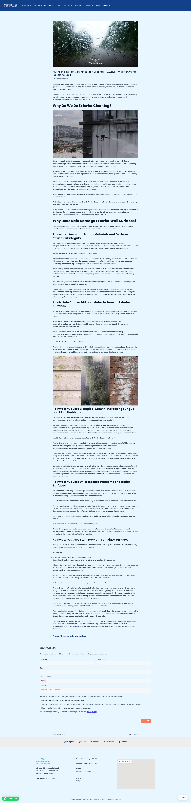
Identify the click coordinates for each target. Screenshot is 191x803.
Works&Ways (116, 799)
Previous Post (59, 734)
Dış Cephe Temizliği (60, 79)
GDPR (78, 778)
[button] (10, 799)
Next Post (133, 734)
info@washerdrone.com (85, 771)
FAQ (78, 781)
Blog (98, 5)
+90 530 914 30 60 (49, 778)
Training (78, 5)
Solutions (25, 5)
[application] (30, 5)
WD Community (64, 5)
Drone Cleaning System (43, 5)
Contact (88, 5)
